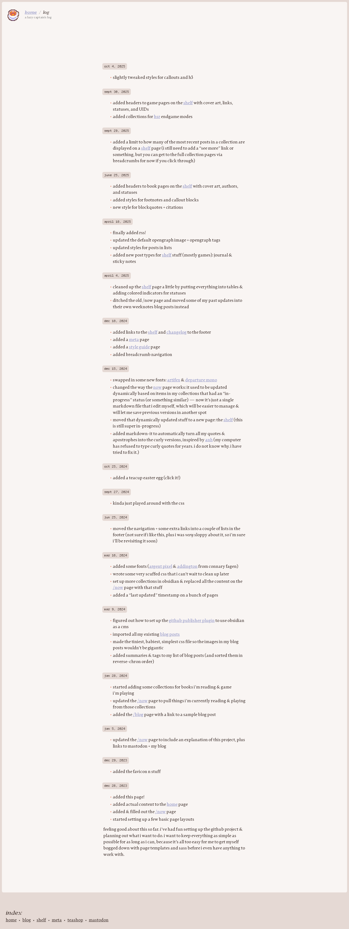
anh (209, 440)
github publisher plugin (192, 621)
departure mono (201, 380)
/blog (138, 715)
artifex (173, 380)
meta (134, 340)
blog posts (170, 634)
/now (118, 588)
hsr (157, 117)
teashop (75, 920)
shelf (188, 103)
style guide (139, 347)
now (157, 387)
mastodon (98, 920)
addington (187, 566)
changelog (176, 332)
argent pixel (160, 566)
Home (31, 12)
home (172, 804)
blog (26, 920)
